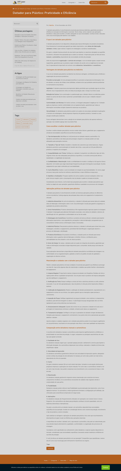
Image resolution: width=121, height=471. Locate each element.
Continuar (105, 467)
